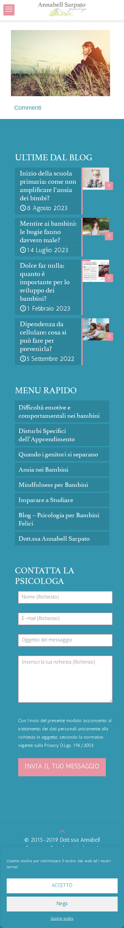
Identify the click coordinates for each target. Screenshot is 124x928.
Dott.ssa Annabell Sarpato (54, 538)
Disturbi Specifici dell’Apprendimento (47, 435)
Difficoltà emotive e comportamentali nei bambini (59, 411)
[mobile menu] (9, 10)
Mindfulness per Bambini (53, 484)
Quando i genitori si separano (58, 454)
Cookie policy (62, 919)
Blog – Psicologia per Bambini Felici (59, 519)
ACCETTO (62, 885)
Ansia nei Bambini (43, 469)
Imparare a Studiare (46, 500)
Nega (62, 904)
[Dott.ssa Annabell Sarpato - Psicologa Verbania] (62, 10)
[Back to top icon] (62, 832)
